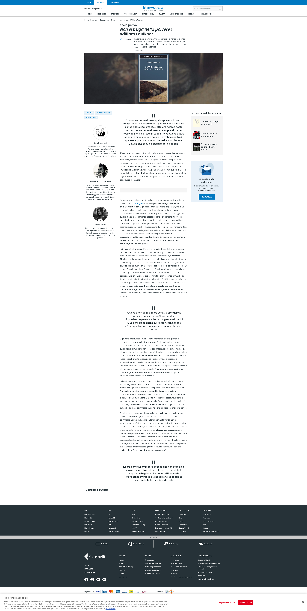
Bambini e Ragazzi (138, 531)
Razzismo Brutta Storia (206, 579)
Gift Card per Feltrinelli (153, 563)
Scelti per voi (100, 143)
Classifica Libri (89, 521)
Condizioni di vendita (179, 567)
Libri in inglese (89, 528)
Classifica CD (113, 521)
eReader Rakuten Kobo (211, 531)
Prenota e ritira (150, 560)
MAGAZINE (100, 2)
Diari (180, 518)
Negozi (121, 560)
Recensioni (89, 113)
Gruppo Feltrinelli (204, 560)
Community (89, 572)
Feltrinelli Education (205, 572)
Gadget (205, 528)
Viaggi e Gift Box (209, 521)
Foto (204, 525)
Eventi (121, 563)
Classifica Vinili (113, 531)
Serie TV (134, 528)
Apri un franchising (126, 567)
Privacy (174, 573)
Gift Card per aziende (153, 567)
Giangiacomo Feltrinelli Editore (209, 563)
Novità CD (111, 518)
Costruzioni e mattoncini (164, 518)
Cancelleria (183, 525)
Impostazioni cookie (227, 602)
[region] (153, 602)
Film (133, 515)
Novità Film (136, 518)
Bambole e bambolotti (163, 528)
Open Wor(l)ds (184, 528)
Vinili (109, 525)
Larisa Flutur (100, 224)
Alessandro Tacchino (100, 181)
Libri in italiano (89, 515)
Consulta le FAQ (177, 563)
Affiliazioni (122, 570)
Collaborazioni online (153, 570)
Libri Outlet (88, 525)
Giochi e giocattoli (162, 515)
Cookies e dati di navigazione (182, 577)
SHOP (89, 2)
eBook (86, 531)
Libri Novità (88, 518)
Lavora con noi (124, 577)
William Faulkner (91, 117)
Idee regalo (207, 515)
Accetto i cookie (246, 602)
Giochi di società (161, 525)
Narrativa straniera (104, 113)
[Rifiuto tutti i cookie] (303, 602)
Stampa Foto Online (152, 573)
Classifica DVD (137, 521)
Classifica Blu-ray (138, 525)
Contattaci (207, 197)
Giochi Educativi (161, 521)
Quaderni (182, 531)
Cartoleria (182, 515)
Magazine (88, 569)
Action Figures (160, 531)
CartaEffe (174, 570)
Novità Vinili (112, 528)
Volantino (122, 573)
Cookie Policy (111, 608)
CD (109, 515)
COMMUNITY (114, 2)
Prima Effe (201, 576)
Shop (86, 565)
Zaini (181, 521)
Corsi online (207, 518)
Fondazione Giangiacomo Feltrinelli (207, 568)
